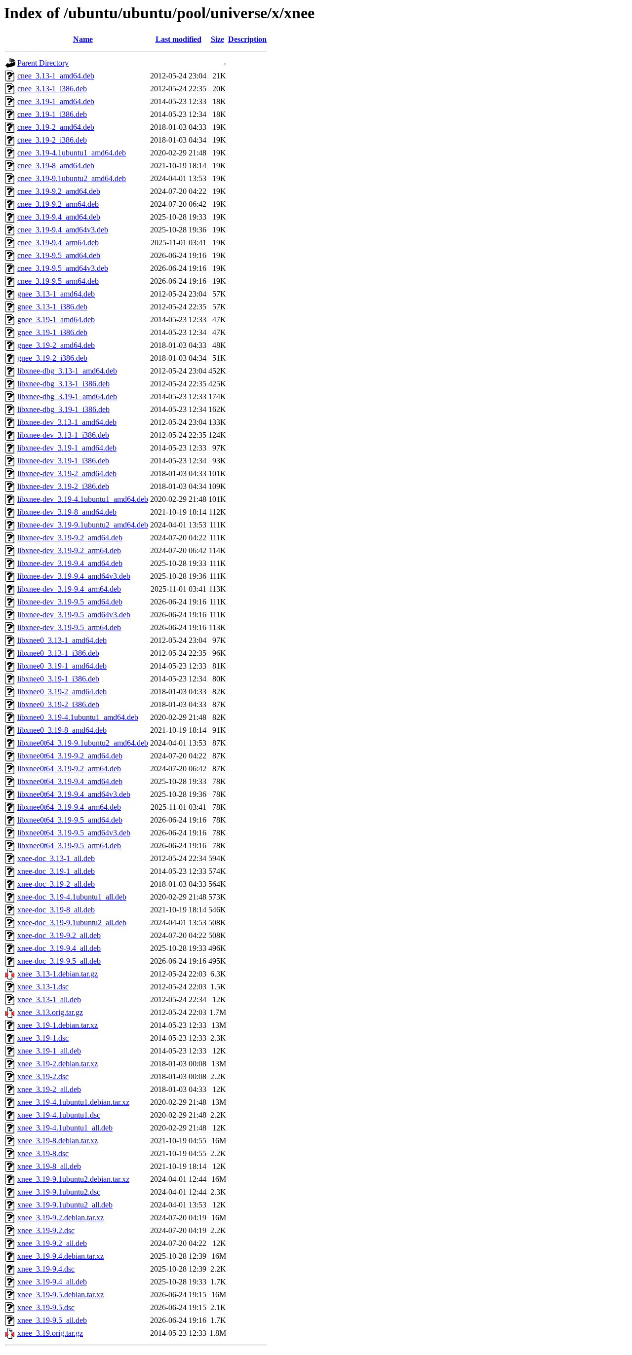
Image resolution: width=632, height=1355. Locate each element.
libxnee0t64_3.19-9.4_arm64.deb (69, 807)
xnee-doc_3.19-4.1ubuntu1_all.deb (71, 897)
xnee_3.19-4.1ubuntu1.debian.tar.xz (73, 1102)
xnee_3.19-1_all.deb (49, 1051)
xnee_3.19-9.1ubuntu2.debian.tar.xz (73, 1179)
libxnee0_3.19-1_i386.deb (58, 679)
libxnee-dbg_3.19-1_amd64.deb (67, 396)
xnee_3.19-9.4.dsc (46, 1269)
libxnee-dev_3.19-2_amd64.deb (67, 473)
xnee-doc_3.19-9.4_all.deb (59, 948)
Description (247, 39)
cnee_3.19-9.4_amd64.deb (58, 217)
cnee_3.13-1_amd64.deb (55, 76)
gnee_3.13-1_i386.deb (52, 306)
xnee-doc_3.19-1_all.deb (56, 871)
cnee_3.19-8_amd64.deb (55, 165)
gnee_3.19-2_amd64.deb (56, 345)
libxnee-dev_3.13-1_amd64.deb (67, 422)
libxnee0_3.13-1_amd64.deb (62, 640)
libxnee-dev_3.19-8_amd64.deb (67, 512)
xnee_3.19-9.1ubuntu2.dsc (58, 1192)
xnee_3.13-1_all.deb (49, 999)
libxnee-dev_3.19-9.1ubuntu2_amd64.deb (82, 525)
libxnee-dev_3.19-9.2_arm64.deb (69, 550)
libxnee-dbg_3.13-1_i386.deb (63, 383)
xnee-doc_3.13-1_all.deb (56, 858)
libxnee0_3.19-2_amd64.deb (62, 691)
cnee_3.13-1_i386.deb (52, 88)
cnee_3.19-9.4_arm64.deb (58, 242)
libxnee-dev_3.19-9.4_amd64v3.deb (73, 576)
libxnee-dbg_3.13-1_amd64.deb (67, 371)
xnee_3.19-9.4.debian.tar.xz (60, 1256)
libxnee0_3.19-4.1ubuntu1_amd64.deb (77, 717)
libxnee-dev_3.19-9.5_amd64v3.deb (73, 614)
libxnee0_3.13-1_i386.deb (58, 653)
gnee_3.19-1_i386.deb (52, 332)
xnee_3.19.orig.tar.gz (50, 1333)
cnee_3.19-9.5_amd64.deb (58, 255)
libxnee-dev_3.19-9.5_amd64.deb (69, 602)
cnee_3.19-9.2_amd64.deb (58, 191)
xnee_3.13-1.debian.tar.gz (57, 974)
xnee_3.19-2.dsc (43, 1076)
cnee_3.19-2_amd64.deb (55, 127)
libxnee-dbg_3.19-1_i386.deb (63, 409)
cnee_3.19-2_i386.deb (52, 140)
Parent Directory (43, 63)
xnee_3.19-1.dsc (43, 1038)
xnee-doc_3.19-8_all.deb (56, 909)
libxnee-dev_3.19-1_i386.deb (63, 460)
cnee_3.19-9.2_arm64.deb (58, 204)
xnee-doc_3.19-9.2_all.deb (59, 935)
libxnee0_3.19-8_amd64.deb (62, 730)
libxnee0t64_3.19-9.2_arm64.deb (69, 768)
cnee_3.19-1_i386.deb (52, 114)
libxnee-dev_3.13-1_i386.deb (63, 435)
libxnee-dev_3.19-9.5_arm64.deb (69, 627)
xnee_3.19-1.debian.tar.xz (57, 1025)
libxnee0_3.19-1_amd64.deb (62, 666)
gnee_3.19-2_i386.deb (52, 358)
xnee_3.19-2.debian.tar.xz (57, 1063)
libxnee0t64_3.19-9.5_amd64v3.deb (73, 832)
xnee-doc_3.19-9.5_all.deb (59, 961)
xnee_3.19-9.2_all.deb (52, 1243)
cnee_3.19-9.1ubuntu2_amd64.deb (71, 178)
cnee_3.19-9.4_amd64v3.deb (62, 230)
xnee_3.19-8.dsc (43, 1153)
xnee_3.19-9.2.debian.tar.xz (60, 1217)
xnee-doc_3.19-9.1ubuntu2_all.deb (71, 922)
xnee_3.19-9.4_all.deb (52, 1282)
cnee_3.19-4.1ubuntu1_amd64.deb (71, 153)
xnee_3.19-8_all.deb (49, 1166)
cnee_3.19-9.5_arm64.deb (58, 281)
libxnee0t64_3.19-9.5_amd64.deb (69, 820)
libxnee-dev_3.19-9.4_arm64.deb (69, 589)
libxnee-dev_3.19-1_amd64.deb (67, 448)
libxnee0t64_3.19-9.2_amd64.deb (69, 756)
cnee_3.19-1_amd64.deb (55, 101)
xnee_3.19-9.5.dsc (46, 1307)
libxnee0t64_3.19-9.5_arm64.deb (69, 845)
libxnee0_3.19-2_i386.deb (58, 704)
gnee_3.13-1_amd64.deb (56, 294)
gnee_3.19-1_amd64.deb (56, 319)
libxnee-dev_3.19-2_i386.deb (63, 486)
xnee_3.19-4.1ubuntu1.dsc (58, 1115)
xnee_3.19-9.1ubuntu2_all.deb (65, 1205)
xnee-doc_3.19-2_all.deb (56, 884)
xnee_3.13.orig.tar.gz (50, 1012)
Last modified (178, 39)
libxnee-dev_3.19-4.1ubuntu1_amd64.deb (82, 499)
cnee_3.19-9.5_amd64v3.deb (62, 268)
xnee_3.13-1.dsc (43, 986)
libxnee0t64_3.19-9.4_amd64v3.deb (73, 794)
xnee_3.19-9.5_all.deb (52, 1320)
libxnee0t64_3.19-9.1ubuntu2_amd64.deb (82, 743)
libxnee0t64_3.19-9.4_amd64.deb (69, 781)
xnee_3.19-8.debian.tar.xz (57, 1140)
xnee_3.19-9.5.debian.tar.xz (60, 1294)
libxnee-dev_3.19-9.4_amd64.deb (69, 563)
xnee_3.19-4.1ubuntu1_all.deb (65, 1128)
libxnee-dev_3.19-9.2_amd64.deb (69, 537)
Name (83, 39)
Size (217, 39)
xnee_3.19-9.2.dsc (46, 1230)
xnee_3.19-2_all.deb (49, 1089)
